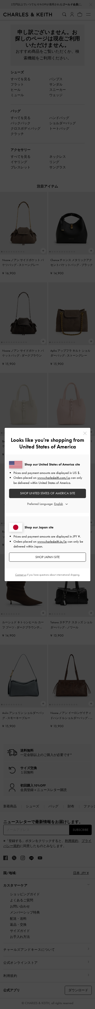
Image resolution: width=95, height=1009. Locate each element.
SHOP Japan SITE (47, 557)
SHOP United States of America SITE (47, 493)
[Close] (85, 433)
